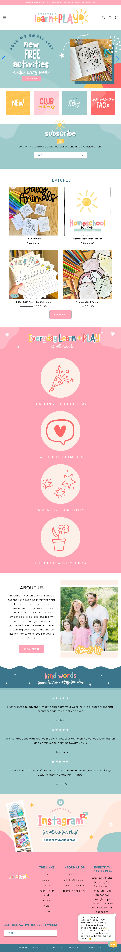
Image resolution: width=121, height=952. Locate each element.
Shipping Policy (74, 879)
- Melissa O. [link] (60, 784)
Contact (47, 911)
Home (46, 874)
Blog (46, 900)
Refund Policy (74, 874)
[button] (4, 17)
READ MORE (32, 648)
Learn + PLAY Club (47, 893)
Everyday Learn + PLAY (43, 947)
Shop (46, 885)
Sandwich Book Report (87, 302)
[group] (60, 59)
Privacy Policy (74, 885)
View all (60, 314)
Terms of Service (74, 891)
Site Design (67, 947)
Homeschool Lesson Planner (87, 238)
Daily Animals (33, 238)
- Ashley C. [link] (60, 720)
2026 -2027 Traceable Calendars (33, 302)
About (46, 879)
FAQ (46, 906)
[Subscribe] (82, 155)
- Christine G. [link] (60, 752)
